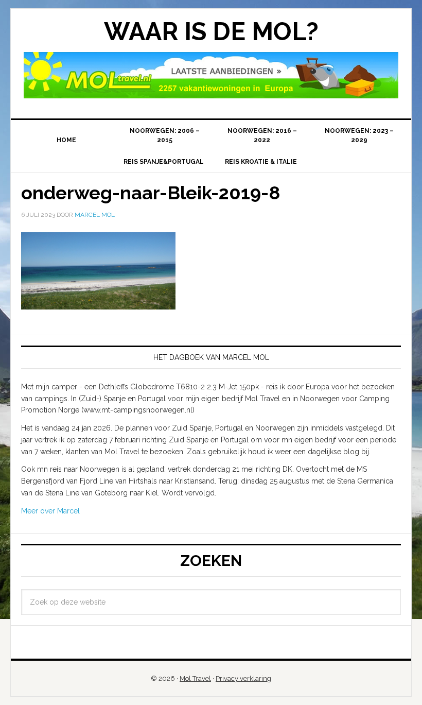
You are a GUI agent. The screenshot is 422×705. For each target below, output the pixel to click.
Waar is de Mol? (211, 31)
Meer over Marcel (50, 511)
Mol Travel (195, 678)
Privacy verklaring (243, 678)
